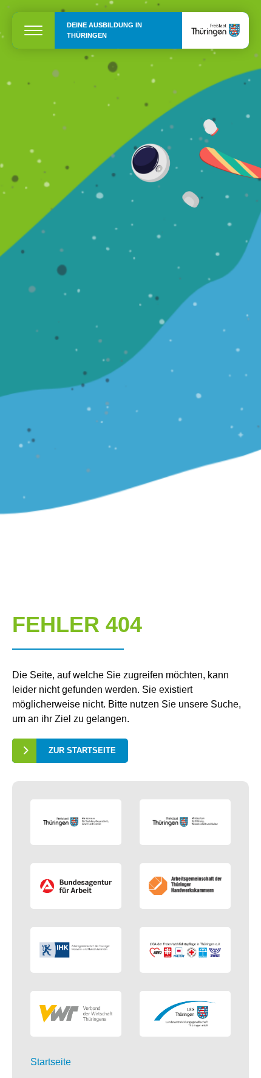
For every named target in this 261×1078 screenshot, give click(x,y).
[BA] (75, 886)
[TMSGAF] (75, 822)
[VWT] (75, 1014)
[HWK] (185, 886)
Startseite (50, 1062)
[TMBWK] (185, 822)
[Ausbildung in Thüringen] (215, 30)
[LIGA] (185, 950)
